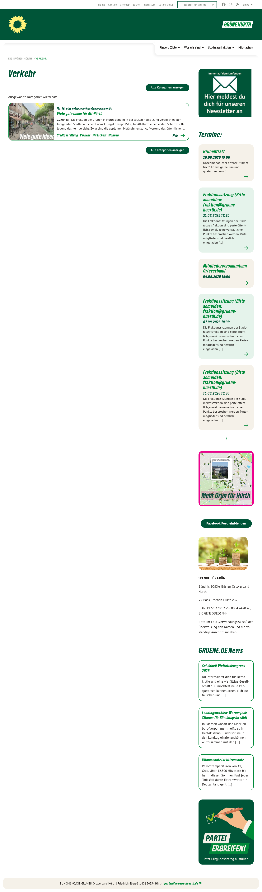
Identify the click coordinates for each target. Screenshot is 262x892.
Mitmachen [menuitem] (245, 47)
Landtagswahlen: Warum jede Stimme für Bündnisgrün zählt (224, 715)
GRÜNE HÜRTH (237, 24)
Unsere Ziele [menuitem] (168, 47)
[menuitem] (101, 4)
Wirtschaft (99, 135)
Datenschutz (165, 4)
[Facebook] (223, 4)
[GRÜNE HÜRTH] (17, 24)
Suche (136, 4)
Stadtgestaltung (67, 135)
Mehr (176, 135)
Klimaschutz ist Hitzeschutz (223, 760)
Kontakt (112, 4)
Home (101, 4)
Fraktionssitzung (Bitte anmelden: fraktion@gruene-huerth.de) (224, 202)
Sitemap (125, 4)
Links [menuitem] (246, 4)
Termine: (210, 134)
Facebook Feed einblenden (226, 523)
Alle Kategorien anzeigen (167, 87)
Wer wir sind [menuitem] (192, 47)
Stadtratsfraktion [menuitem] (219, 47)
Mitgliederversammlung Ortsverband (225, 268)
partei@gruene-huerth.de (181, 883)
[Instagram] (230, 4)
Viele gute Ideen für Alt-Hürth (79, 113)
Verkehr (41, 58)
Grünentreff (214, 151)
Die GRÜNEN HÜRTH (20, 58)
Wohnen (113, 135)
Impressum (149, 4)
